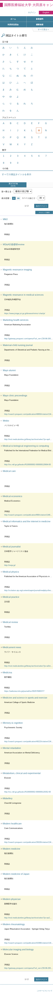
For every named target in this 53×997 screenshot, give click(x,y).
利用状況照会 (13, 25)
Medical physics (11, 572)
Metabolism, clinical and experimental (22, 773)
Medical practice (11, 597)
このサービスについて (44, 991)
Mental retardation (12, 748)
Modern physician (12, 899)
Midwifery (7, 798)
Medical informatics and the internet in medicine (26, 521)
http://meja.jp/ (10, 565)
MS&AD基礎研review (13, 244)
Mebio (6, 421)
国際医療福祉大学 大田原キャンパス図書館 (28, 5)
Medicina (7, 672)
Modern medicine (11, 849)
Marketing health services (15, 320)
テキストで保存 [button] (44, 212)
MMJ (5, 219)
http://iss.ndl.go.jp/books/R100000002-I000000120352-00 (27, 792)
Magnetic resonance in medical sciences (23, 295)
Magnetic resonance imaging (17, 269)
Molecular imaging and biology (18, 949)
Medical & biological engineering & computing (26, 446)
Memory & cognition (13, 723)
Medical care (9, 471)
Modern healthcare (12, 823)
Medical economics (12, 496)
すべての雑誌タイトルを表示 (16, 174)
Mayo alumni (9, 370)
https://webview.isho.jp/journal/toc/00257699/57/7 (24, 691)
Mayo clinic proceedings (15, 395)
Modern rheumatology (14, 924)
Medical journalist (11, 546)
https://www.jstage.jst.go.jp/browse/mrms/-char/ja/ (24, 313)
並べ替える (6, 191)
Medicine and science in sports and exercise (25, 698)
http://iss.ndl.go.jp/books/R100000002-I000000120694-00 (27, 464)
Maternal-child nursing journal (18, 345)
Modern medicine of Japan (16, 874)
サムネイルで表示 (18, 198)
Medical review (10, 622)
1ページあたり (28, 198)
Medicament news (12, 647)
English (46, 12)
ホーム (13, 19)
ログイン (32, 12)
